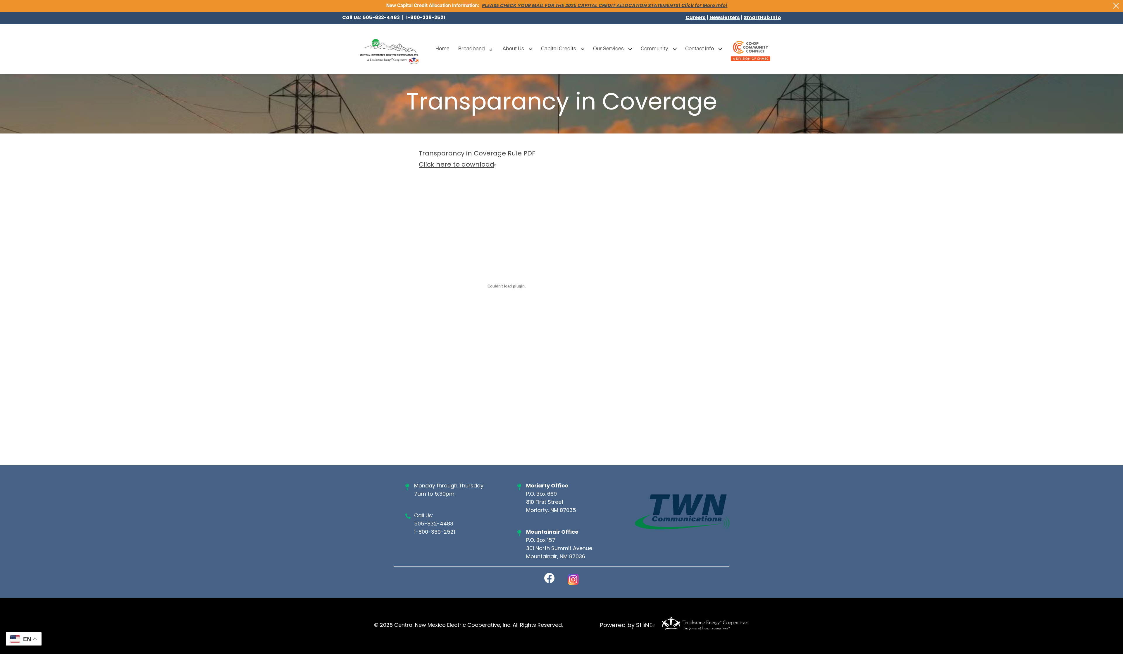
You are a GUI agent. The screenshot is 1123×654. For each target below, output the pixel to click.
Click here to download (456, 165)
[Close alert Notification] (1116, 5)
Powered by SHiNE (626, 625)
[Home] (389, 49)
